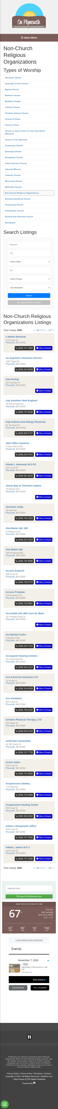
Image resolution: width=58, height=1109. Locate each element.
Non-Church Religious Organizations (22, 193)
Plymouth (10, 342)
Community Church (14, 145)
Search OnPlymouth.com (30, 896)
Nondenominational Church (17, 199)
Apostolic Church (13, 78)
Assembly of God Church (16, 83)
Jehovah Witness (13, 169)
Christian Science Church (16, 113)
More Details (45, 348)
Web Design (19, 1079)
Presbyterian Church (14, 211)
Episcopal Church (13, 151)
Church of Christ (12, 119)
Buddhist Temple (13, 101)
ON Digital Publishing (36, 1079)
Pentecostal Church (14, 205)
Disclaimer (38, 1073)
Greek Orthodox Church (16, 163)
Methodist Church (13, 187)
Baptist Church (12, 89)
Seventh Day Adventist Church (19, 217)
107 (50, 330)
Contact (47, 1073)
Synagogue (10, 222)
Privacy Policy (13, 1073)
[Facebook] (29, 1037)
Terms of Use (26, 1073)
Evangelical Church (14, 157)
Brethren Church (12, 95)
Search (29, 295)
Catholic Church (12, 107)
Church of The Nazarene (16, 140)
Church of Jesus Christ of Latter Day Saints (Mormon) (25, 132)
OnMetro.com (46, 1076)
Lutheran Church (13, 175)
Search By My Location (30, 302)
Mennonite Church (13, 181)
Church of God (12, 125)
